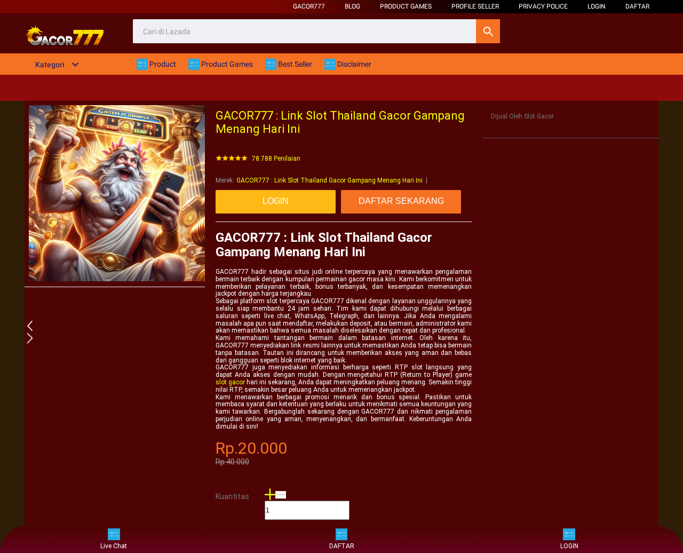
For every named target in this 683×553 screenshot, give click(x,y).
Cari (488, 31)
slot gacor (230, 382)
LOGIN (596, 6)
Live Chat (113, 546)
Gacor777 (309, 6)
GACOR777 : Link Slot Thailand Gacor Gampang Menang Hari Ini (329, 180)
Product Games (406, 6)
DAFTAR (637, 6)
